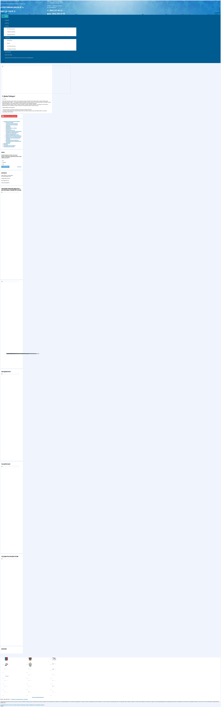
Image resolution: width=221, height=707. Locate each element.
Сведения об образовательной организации (12, 121)
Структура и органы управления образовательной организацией (12, 124)
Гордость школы (11, 31)
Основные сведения (9, 122)
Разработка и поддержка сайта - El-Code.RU (19, 699)
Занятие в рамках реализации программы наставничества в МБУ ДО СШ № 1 (17, 109)
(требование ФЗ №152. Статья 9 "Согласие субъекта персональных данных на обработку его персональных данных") (22, 704)
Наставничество (7, 143)
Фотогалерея (8, 52)
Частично (4, 162)
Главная (7, 20)
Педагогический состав (10, 130)
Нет (3, 164)
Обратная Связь (8, 54)
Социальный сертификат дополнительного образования (19, 57)
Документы (8, 125)
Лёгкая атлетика (11, 46)
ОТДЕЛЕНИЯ (7, 37)
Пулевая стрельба (11, 49)
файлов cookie (29, 701)
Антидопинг (6, 144)
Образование (8, 126)
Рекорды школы (11, 34)
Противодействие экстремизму (9, 145)
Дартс (8, 43)
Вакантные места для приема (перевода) (13, 136)
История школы (11, 29)
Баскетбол (9, 40)
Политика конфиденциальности (38, 697)
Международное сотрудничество (12, 140)
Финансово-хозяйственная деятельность (13, 135)
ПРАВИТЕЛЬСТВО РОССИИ (11, 353)
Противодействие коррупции (9, 146)
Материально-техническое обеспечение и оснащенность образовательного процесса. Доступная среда (13, 132)
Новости (7, 23)
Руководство (8, 129)
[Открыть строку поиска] (3, 61)
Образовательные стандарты (11, 128)
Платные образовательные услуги (12, 134)
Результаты (19, 166)
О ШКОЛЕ (7, 26)
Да (3, 160)
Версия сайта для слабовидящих (10, 116)
